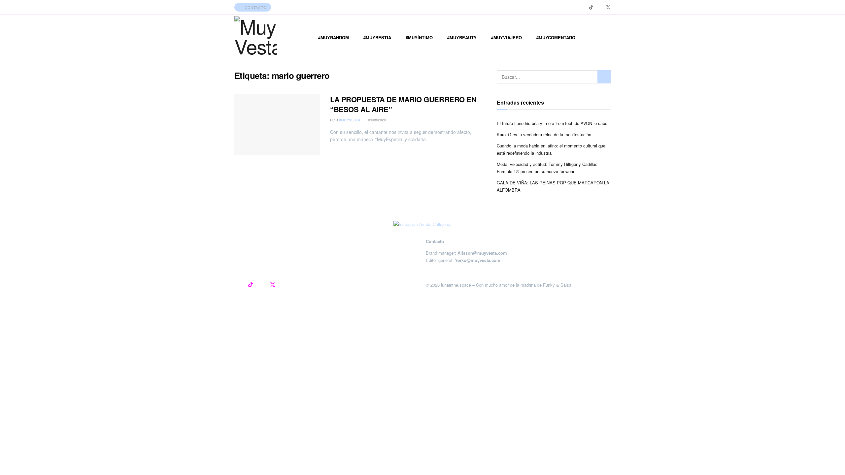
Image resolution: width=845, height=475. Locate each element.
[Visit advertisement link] (422, 224)
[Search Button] (604, 76)
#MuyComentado (555, 37)
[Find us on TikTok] (591, 7)
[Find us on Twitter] (608, 7)
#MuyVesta (349, 119)
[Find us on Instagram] (583, 7)
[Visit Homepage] (255, 37)
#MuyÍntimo (419, 37)
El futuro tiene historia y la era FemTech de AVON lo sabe (552, 123)
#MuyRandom (333, 37)
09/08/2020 (376, 119)
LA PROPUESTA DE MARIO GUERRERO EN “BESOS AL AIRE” (403, 104)
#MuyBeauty (462, 37)
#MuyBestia (377, 37)
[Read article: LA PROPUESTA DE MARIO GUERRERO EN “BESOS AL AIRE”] (277, 125)
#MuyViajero (506, 37)
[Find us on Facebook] (599, 7)
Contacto (255, 7)
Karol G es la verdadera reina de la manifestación (544, 134)
